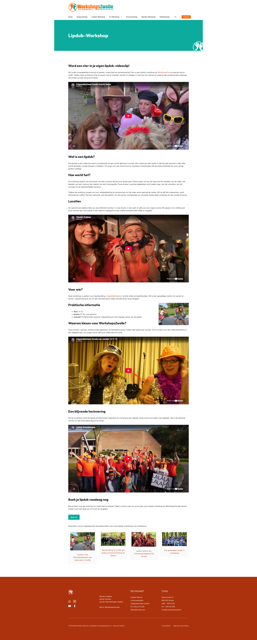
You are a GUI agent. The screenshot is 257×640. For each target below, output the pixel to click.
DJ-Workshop (114, 17)
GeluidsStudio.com (138, 610)
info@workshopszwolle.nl (171, 610)
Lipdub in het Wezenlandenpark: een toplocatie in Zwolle (82, 557)
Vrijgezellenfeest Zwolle (140, 603)
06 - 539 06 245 (168, 607)
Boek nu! (74, 517)
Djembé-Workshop (148, 17)
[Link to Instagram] (74, 601)
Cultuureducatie (137, 600)
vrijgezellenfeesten (114, 296)
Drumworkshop (131, 17)
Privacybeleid (166, 626)
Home (70, 17)
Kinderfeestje (164, 17)
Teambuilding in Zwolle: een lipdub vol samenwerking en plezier (113, 553)
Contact (186, 17)
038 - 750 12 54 (168, 603)
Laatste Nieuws (136, 597)
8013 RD (165, 600)
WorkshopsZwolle (165, 72)
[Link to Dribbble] (74, 606)
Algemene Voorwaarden (181, 626)
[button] (175, 17)
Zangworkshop (82, 17)
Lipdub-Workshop (98, 17)
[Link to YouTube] (69, 606)
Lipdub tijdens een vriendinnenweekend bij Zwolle (144, 553)
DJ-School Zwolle (137, 607)
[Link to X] (69, 601)
